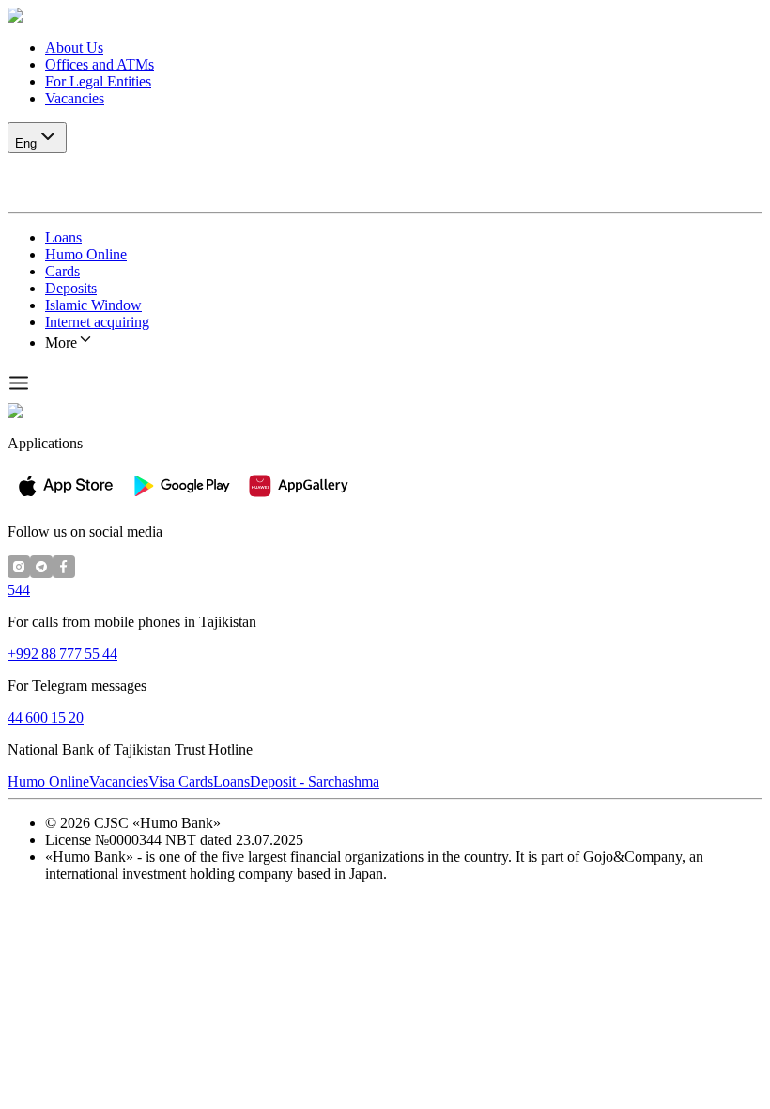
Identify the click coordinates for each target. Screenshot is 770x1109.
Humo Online (86, 254)
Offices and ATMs (99, 64)
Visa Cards (180, 781)
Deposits (71, 288)
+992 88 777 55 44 (62, 654)
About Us (74, 47)
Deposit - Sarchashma (314, 781)
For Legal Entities (98, 81)
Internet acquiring (97, 322)
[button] (385, 16)
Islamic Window (93, 305)
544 (19, 590)
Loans (63, 237)
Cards (62, 271)
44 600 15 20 (46, 718)
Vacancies (74, 98)
